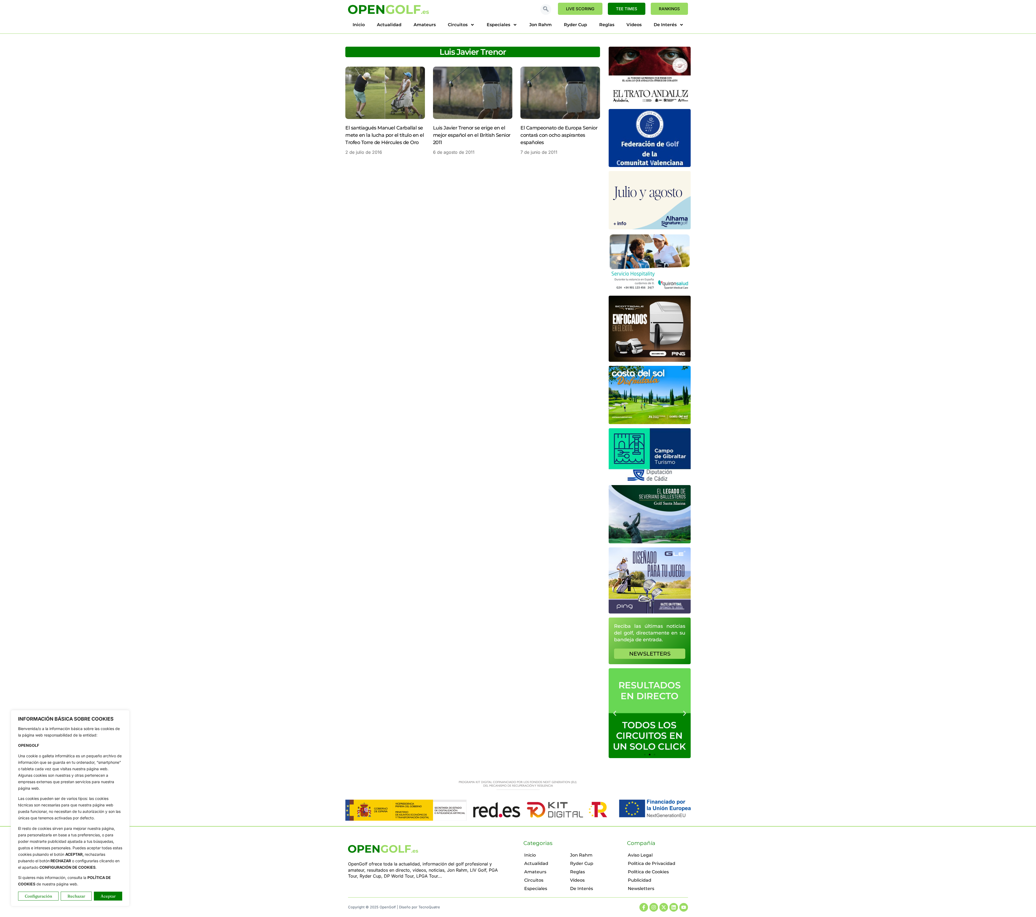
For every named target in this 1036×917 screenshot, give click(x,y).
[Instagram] (653, 907)
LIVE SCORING (580, 8)
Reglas (606, 24)
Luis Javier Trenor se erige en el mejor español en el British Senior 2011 (471, 135)
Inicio (359, 24)
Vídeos (634, 24)
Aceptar (108, 896)
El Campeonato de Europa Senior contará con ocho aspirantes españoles (558, 135)
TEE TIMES (626, 8)
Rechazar (76, 896)
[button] (545, 9)
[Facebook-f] (643, 907)
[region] (70, 808)
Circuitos (458, 24)
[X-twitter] (663, 907)
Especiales (498, 24)
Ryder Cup (575, 24)
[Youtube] (683, 907)
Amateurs (425, 24)
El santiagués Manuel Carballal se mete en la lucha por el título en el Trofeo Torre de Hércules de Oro (384, 135)
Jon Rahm (540, 24)
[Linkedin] (673, 907)
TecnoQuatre (429, 907)
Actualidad (389, 24)
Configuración (38, 896)
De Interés (665, 24)
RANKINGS (669, 8)
